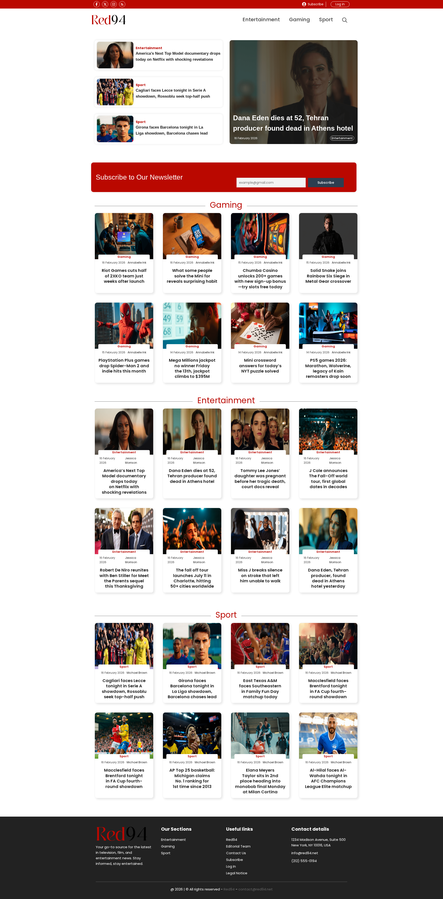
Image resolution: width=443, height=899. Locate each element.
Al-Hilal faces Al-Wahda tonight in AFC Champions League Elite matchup (328, 778)
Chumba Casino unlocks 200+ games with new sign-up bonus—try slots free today (260, 278)
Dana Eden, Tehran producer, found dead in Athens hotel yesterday (328, 578)
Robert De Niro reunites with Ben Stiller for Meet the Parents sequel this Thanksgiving (124, 578)
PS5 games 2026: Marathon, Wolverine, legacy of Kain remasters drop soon (328, 368)
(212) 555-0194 (304, 860)
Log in (340, 4)
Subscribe (315, 4)
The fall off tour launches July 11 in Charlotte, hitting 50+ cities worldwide (192, 578)
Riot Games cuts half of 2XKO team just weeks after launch (124, 276)
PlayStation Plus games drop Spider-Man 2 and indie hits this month (124, 365)
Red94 (231, 839)
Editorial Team (238, 846)
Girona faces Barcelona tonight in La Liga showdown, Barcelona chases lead (192, 689)
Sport (326, 19)
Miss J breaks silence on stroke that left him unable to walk (260, 575)
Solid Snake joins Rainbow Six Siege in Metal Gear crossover (328, 276)
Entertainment (261, 19)
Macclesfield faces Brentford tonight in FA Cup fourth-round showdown (328, 689)
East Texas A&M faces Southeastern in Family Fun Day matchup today (260, 689)
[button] (345, 20)
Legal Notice (236, 873)
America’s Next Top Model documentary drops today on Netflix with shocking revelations (124, 481)
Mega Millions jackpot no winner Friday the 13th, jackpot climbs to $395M (192, 368)
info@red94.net (304, 853)
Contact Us (236, 853)
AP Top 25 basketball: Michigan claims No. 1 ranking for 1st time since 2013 (192, 778)
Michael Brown (137, 673)
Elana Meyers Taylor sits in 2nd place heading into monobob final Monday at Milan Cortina (260, 781)
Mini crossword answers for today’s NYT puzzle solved (260, 365)
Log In (231, 866)
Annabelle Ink (137, 263)
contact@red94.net (255, 889)
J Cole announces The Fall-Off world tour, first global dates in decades (328, 479)
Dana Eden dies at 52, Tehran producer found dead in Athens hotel (192, 476)
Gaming (299, 19)
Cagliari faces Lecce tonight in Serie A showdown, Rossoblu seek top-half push (124, 689)
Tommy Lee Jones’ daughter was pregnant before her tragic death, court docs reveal (260, 479)
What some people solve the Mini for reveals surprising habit (192, 276)
